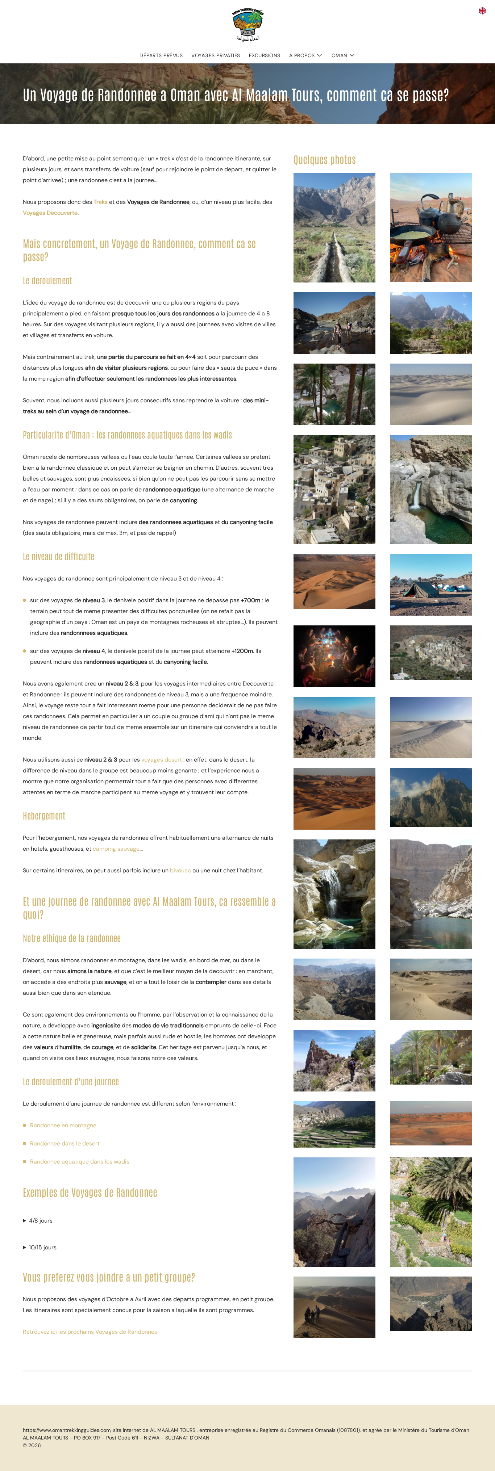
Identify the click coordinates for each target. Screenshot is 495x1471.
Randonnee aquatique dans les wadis (79, 1161)
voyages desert (161, 759)
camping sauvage (116, 848)
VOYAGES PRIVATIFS (215, 55)
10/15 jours (43, 1247)
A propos (302, 55)
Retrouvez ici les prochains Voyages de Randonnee (90, 1332)
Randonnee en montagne (63, 1125)
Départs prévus (161, 55)
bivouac (181, 870)
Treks (100, 202)
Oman (340, 55)
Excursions (264, 55)
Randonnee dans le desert (65, 1143)
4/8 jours (41, 1220)
